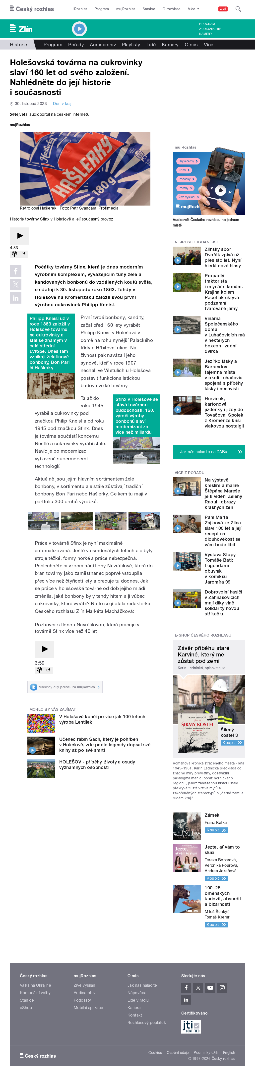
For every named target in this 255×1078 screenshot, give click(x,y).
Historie (18, 44)
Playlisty (131, 44)
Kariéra (134, 1007)
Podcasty (82, 1000)
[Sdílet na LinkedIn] (15, 298)
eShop (26, 1007)
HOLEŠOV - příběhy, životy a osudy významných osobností (97, 764)
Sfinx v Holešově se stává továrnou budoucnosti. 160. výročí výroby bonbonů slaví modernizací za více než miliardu (137, 416)
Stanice (149, 9)
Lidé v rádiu (138, 1000)
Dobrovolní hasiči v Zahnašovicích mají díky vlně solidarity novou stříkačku (223, 602)
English (229, 1053)
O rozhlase (172, 9)
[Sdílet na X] (15, 284)
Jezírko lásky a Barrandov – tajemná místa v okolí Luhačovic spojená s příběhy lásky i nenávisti (224, 375)
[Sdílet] (23, 254)
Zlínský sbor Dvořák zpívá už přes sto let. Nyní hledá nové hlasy (223, 257)
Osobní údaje (178, 1053)
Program (102, 9)
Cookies (155, 1053)
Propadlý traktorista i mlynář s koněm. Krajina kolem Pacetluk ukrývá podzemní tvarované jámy (224, 292)
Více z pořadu (189, 473)
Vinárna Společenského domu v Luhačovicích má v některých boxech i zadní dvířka (225, 335)
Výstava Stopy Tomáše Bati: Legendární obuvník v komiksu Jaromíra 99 (220, 568)
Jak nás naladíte (142, 985)
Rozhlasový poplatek (147, 1022)
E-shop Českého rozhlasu (203, 635)
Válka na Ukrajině (35, 985)
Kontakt (135, 1015)
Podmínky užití (206, 1053)
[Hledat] (238, 9)
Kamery (205, 34)
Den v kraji (62, 103)
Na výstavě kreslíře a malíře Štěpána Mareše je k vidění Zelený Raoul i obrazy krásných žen (223, 493)
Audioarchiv (210, 29)
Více (211, 44)
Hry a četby (186, 161)
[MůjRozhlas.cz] (20, 125)
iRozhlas (80, 9)
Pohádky (185, 179)
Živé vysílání (187, 197)
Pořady (76, 44)
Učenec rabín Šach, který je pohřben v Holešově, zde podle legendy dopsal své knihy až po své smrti (104, 745)
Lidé (151, 44)
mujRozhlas (125, 9)
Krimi (182, 170)
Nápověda (137, 992)
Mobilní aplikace (88, 1007)
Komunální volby (35, 992)
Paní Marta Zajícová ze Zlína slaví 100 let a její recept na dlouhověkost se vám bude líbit (223, 531)
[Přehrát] (19, 236)
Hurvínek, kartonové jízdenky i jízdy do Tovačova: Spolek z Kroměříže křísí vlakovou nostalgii (224, 412)
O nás (191, 44)
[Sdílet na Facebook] (15, 271)
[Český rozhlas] (32, 9)
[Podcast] (14, 254)
